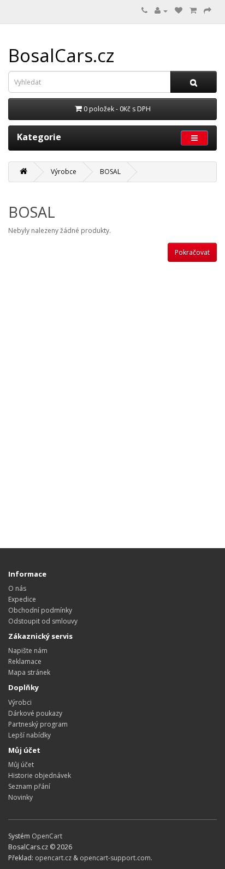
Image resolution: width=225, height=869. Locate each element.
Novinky (20, 797)
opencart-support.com (115, 857)
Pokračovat (192, 252)
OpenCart (47, 836)
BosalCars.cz (61, 55)
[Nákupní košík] (193, 10)
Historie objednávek (39, 775)
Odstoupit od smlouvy (43, 621)
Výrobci (20, 702)
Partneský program (38, 724)
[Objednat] (207, 10)
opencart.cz (53, 857)
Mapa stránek (29, 672)
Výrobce (63, 171)
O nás (17, 588)
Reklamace (25, 661)
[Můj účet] (161, 10)
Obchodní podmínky (40, 610)
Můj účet (21, 764)
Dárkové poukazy (35, 713)
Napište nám (28, 650)
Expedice (22, 599)
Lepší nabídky (29, 735)
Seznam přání (29, 786)
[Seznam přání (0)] (178, 10)
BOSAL (110, 171)
